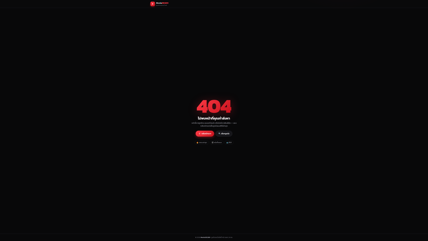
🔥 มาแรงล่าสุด (201, 142)
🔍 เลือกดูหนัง (223, 133)
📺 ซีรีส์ (229, 142)
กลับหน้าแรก (206, 133)
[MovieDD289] (152, 4)
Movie (162, 4)
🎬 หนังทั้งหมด (217, 142)
